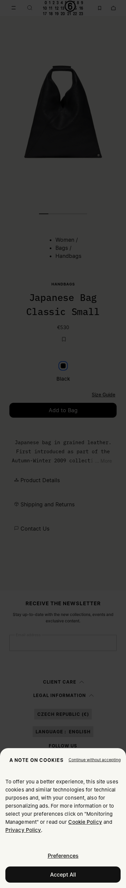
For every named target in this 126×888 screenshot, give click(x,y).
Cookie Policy (85, 822)
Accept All (63, 874)
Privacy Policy (23, 830)
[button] (95, 760)
